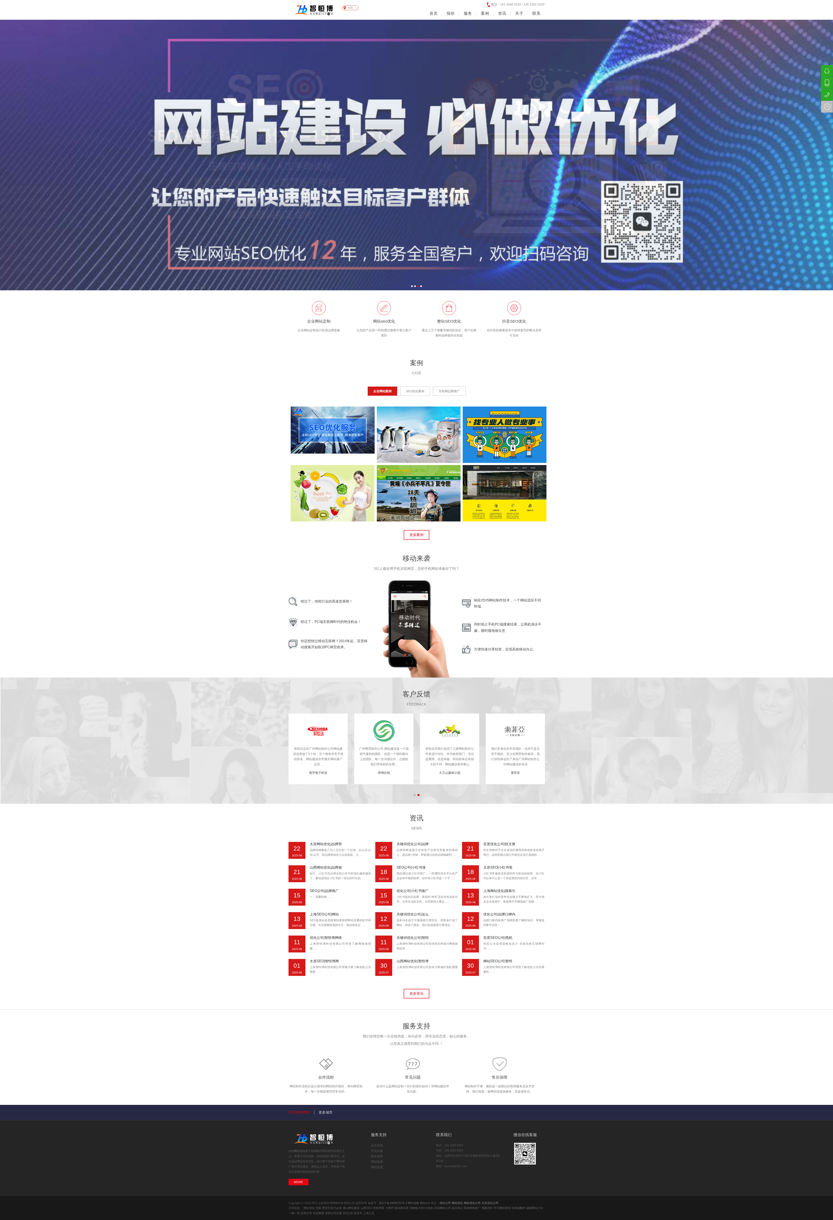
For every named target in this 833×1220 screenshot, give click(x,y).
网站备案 (377, 1161)
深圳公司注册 (334, 1213)
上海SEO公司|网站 (324, 914)
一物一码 (295, 1213)
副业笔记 (458, 1208)
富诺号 (358, 1213)
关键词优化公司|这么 (413, 914)
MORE (298, 1182)
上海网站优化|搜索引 (499, 891)
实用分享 (307, 1213)
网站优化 (299, 1151)
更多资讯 (416, 993)
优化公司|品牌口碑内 (499, 914)
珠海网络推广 (473, 1208)
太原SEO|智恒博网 (324, 961)
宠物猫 (414, 1208)
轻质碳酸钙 (519, 1208)
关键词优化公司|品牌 (413, 844)
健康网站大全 (534, 1208)
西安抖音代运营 (332, 1208)
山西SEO (367, 1208)
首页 (434, 13)
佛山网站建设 (352, 1208)
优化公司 (445, 1203)
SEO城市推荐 (299, 1112)
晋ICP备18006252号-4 (393, 1203)
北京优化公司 (490, 1203)
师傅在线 (450, 772)
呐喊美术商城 (318, 772)
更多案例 (416, 535)
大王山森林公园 (515, 772)
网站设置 (377, 1167)
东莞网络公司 (443, 1208)
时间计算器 (426, 1208)
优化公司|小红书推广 (413, 891)
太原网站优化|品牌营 (326, 844)
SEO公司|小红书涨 (411, 867)
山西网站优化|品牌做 (326, 867)
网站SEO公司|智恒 (497, 961)
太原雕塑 (319, 1213)
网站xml (425, 1203)
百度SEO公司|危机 (497, 937)
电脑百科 (488, 1208)
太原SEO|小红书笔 (497, 867)
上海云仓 (368, 1213)
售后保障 (499, 1077)
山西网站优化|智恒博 (413, 961)
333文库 (348, 1213)
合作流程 (326, 1077)
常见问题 (413, 1077)
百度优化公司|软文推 (499, 844)
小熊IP (390, 1208)
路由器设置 (402, 1208)
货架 (319, 1208)
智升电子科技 (384, 772)
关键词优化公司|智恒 (413, 937)
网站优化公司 (472, 1203)
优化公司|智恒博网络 (326, 937)
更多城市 (326, 1112)
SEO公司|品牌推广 (324, 891)
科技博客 (379, 1208)
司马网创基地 (503, 1208)
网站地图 (413, 1203)
